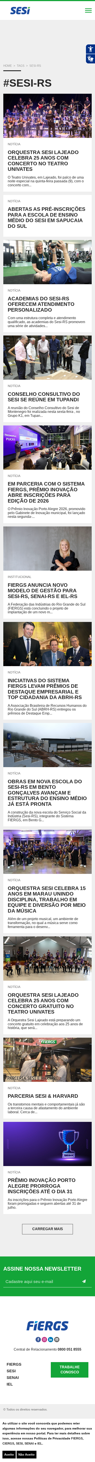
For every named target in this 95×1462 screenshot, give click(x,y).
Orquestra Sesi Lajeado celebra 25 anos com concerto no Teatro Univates (43, 160)
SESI (19, 1443)
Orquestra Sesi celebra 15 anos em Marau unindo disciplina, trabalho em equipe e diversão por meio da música (47, 899)
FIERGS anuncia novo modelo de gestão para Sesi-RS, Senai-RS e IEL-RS (42, 590)
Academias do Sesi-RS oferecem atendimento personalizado (41, 304)
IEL (39, 1443)
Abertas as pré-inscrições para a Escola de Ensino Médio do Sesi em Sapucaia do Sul (46, 217)
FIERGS (77, 1438)
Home (7, 65)
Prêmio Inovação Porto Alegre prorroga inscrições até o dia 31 (42, 1185)
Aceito (9, 1454)
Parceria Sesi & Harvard (43, 1096)
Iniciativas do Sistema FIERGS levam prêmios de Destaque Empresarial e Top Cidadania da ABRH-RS (45, 689)
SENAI (30, 1443)
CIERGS (8, 1443)
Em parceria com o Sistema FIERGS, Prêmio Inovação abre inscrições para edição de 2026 (46, 492)
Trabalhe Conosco (70, 1369)
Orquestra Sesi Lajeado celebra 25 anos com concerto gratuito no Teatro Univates (43, 1003)
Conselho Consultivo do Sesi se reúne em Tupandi (44, 397)
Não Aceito (26, 1454)
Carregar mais (47, 1229)
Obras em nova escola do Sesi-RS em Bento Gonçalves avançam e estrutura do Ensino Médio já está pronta (47, 793)
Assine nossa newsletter (42, 1269)
